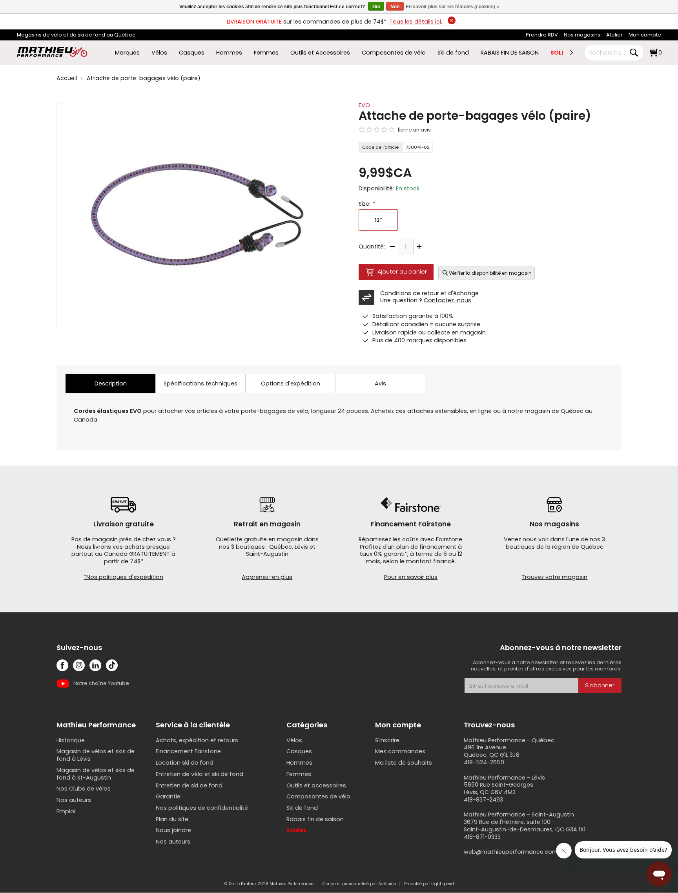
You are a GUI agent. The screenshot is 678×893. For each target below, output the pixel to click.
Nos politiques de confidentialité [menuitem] (202, 808)
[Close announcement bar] (452, 20)
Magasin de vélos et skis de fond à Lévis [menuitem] (95, 755)
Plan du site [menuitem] (172, 819)
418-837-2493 (483, 800)
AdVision (387, 884)
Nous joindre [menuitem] (173, 830)
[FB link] (62, 665)
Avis (380, 383)
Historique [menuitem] (70, 740)
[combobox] (608, 52)
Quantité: (372, 246)
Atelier (614, 34)
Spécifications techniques (200, 383)
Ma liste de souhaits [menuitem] (403, 763)
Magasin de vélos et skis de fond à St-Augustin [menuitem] (95, 774)
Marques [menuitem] (127, 53)
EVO (364, 105)
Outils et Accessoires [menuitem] (320, 53)
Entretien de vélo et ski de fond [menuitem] (199, 774)
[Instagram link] (79, 665)
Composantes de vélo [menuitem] (394, 53)
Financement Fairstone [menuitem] (188, 751)
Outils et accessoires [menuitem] (316, 785)
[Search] (634, 52)
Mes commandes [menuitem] (400, 751)
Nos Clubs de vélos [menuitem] (83, 789)
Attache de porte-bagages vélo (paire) (143, 78)
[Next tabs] (571, 53)
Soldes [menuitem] (296, 830)
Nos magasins (582, 34)
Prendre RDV (542, 34)
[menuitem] (542, 35)
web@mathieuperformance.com (511, 852)
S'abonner (599, 685)
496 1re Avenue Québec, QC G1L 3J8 (491, 751)
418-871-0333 (482, 837)
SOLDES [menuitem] (561, 53)
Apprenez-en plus (267, 577)
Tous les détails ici (415, 22)
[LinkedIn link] (95, 665)
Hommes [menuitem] (229, 53)
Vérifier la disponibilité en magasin (490, 273)
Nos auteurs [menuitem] (73, 800)
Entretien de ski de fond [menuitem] (189, 785)
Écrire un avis (414, 130)
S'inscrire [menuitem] (387, 740)
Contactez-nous (447, 300)
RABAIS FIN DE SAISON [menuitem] (510, 53)
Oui (376, 6)
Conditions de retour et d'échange (429, 293)
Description (111, 383)
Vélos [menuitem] (159, 53)
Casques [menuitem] (191, 53)
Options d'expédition (290, 383)
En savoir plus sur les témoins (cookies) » (452, 6)
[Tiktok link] (112, 665)
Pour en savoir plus (410, 577)
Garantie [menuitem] (168, 796)
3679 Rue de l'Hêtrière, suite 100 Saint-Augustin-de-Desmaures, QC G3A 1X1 (524, 825)
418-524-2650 (484, 762)
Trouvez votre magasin (554, 577)
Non (394, 6)
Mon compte (645, 34)
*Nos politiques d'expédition (123, 577)
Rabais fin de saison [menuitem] (315, 819)
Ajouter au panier (402, 272)
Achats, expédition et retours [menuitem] (197, 740)
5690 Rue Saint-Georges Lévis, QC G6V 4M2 (498, 788)
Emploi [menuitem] (65, 811)
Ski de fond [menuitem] (453, 53)
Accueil (66, 78)
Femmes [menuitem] (266, 53)
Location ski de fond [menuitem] (184, 763)
